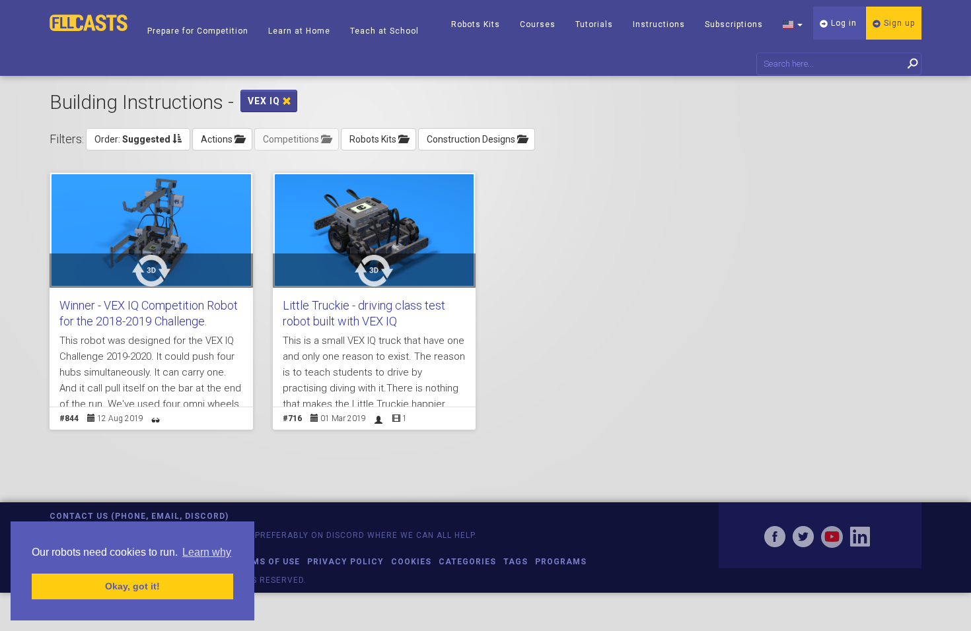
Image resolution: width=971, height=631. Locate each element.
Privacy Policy (345, 561)
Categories (467, 561)
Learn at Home (299, 31)
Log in (842, 23)
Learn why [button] (206, 552)
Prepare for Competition (197, 31)
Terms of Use (267, 561)
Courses (538, 24)
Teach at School (384, 31)
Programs (561, 561)
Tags (515, 561)
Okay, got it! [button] (132, 586)
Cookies (411, 561)
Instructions (659, 24)
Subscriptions (734, 24)
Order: (132, 139)
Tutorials (594, 24)
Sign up (898, 23)
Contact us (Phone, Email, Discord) (139, 516)
